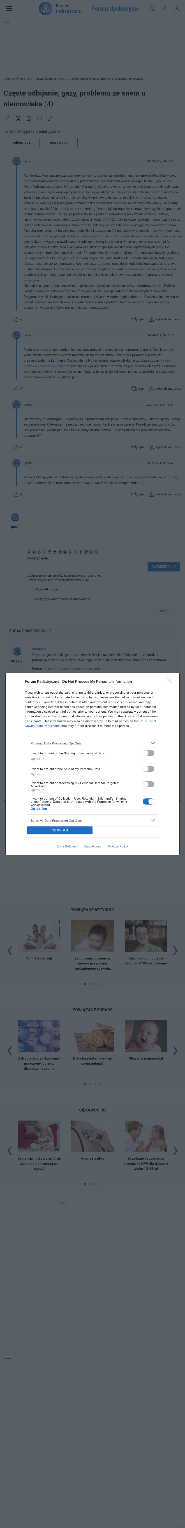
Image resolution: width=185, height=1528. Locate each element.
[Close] (170, 682)
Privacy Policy (118, 846)
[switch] (148, 753)
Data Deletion (67, 846)
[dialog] (92, 764)
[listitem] (92, 743)
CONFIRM (60, 830)
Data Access (92, 846)
